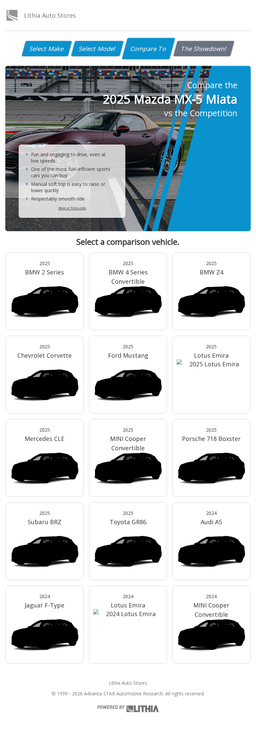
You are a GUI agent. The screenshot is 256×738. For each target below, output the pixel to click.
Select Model (97, 49)
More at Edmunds (72, 208)
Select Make (47, 49)
